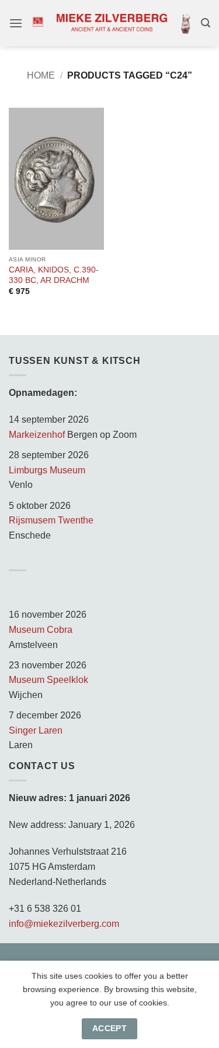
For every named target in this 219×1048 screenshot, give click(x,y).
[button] (16, 23)
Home (41, 75)
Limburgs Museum (47, 470)
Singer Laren (35, 730)
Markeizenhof (37, 435)
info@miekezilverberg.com (64, 924)
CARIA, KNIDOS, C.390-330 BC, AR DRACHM (54, 275)
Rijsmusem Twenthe (51, 520)
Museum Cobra (40, 630)
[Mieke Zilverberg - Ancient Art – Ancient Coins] (112, 23)
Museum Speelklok (48, 680)
